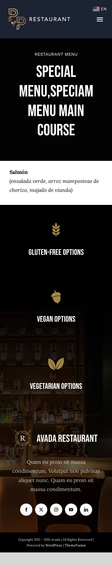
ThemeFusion (75, 545)
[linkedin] (86, 510)
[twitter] (41, 510)
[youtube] (71, 510)
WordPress (54, 545)
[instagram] (56, 510)
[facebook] (26, 510)
